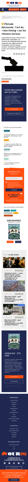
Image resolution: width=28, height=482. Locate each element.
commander (10, 241)
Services (14, 416)
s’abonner (18, 241)
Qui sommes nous (14, 430)
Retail (14, 406)
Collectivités (14, 400)
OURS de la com (14, 428)
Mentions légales (14, 444)
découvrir (14, 376)
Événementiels (14, 412)
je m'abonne (14, 479)
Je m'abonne (14, 109)
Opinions (14, 420)
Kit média (14, 432)
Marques (14, 402)
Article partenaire (14, 418)
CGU (14, 446)
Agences (14, 404)
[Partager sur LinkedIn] (14, 54)
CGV (14, 448)
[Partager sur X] (19, 54)
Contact (14, 436)
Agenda (14, 434)
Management (14, 408)
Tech (14, 414)
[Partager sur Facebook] (16, 54)
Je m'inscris (14, 190)
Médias (14, 410)
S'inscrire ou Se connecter (14, 113)
